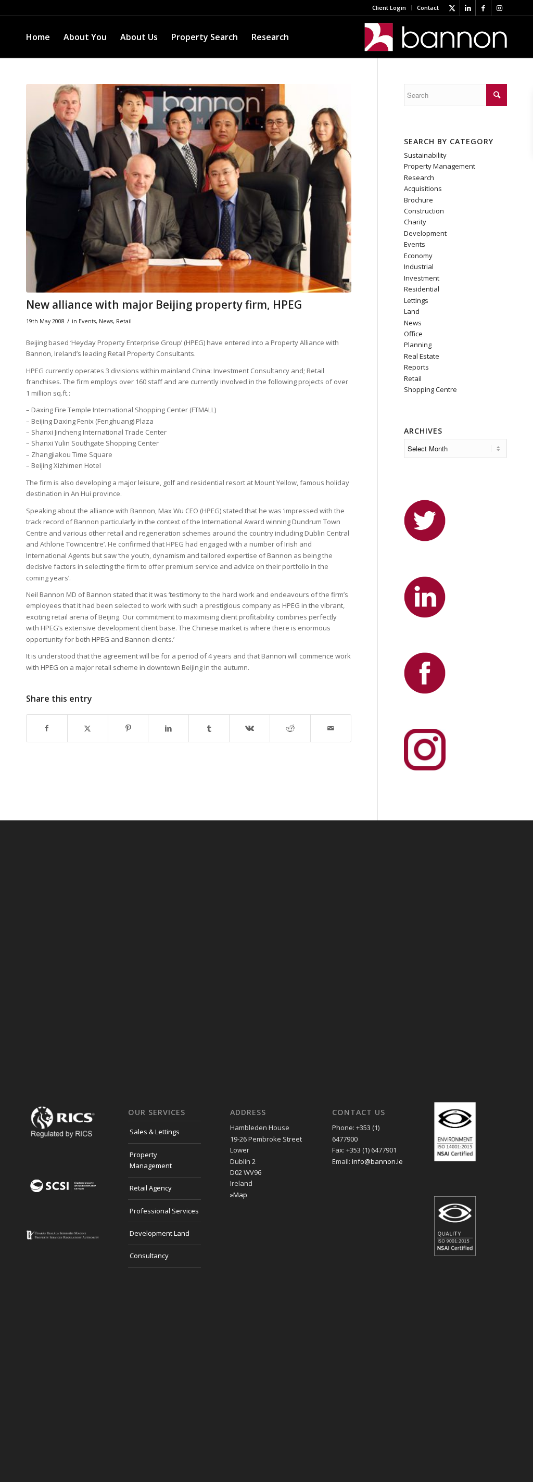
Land (412, 311)
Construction (424, 211)
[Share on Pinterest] (128, 728)
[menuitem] (389, 7)
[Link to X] (452, 8)
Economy (418, 255)
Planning (418, 344)
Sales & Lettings (155, 1131)
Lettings (416, 300)
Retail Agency (151, 1188)
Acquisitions (423, 188)
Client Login (389, 7)
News (106, 321)
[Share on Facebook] (47, 728)
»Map (238, 1194)
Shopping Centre (430, 389)
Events (87, 321)
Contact (428, 7)
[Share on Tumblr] (209, 728)
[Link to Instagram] (499, 8)
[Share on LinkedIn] (168, 728)
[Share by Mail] (331, 728)
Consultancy (149, 1255)
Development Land (159, 1233)
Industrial (419, 266)
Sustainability (425, 155)
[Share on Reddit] (290, 728)
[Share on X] (88, 728)
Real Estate (421, 356)
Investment (421, 278)
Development (425, 233)
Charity (415, 221)
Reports (416, 367)
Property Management (439, 166)
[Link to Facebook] (483, 8)
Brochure (418, 200)
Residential (421, 289)
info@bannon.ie (377, 1161)
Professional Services (164, 1210)
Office (413, 333)
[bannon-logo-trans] (435, 37)
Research (419, 177)
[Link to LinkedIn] (467, 8)
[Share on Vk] (250, 728)
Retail (124, 321)
